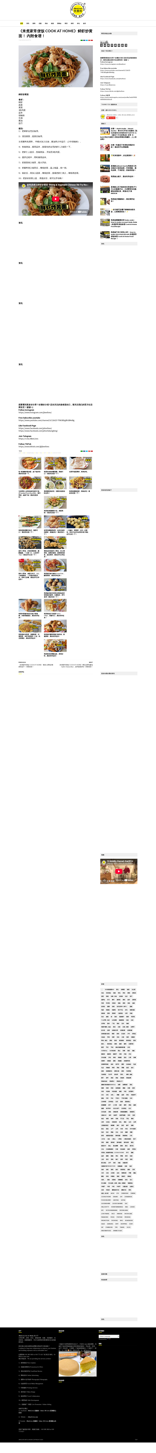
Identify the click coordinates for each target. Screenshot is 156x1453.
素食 (125, 1122)
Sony (131, 1223)
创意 (133, 1003)
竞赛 (124, 1050)
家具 (134, 1040)
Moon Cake (128, 1213)
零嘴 (123, 1067)
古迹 (127, 1020)
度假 (108, 1013)
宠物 (119, 1003)
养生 (117, 1156)
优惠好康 (125, 1162)
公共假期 (114, 1020)
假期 (115, 1043)
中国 (108, 1186)
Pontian (119, 1217)
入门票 (115, 1105)
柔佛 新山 (127, 1101)
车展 (102, 1003)
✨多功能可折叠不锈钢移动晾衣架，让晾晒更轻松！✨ (123, 210)
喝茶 (113, 1033)
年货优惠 (114, 1091)
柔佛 (121, 1101)
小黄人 (114, 1139)
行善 (117, 1149)
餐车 (113, 999)
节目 (107, 1047)
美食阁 (122, 1077)
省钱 (109, 1111)
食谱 (107, 1118)
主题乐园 (125, 1186)
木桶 (129, 1088)
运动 (118, 1173)
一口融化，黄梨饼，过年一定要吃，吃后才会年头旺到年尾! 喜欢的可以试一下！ (77, 532)
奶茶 (133, 1088)
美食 (46, 23)
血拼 (102, 1156)
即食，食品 (104, 1040)
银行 (117, 1159)
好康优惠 (129, 1030)
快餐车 (103, 1060)
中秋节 (118, 1186)
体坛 (78, 23)
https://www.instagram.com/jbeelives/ (35, 412)
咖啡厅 (115, 1054)
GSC (126, 1203)
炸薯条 (112, 1176)
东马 (126, 1010)
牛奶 (125, 1091)
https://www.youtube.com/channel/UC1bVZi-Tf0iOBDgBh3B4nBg (46, 420)
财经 (72, 23)
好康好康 (122, 1030)
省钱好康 (115, 1111)
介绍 (128, 1047)
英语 (131, 1159)
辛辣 (102, 1142)
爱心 (117, 989)
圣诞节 (115, 1115)
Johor (132, 1207)
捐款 (133, 1050)
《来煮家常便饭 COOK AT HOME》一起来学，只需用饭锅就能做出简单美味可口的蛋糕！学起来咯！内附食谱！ (77, 1339)
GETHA (123, 1200)
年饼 (102, 1091)
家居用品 (128, 1040)
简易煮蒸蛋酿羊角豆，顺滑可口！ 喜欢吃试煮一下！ (28, 531)
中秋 (113, 1186)
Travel (122, 1227)
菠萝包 (103, 999)
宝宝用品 (108, 993)
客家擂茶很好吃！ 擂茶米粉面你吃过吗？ (54, 492)
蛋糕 (131, 1006)
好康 (24, 453)
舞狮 (126, 1132)
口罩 (130, 1057)
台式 (130, 1122)
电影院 (114, 1010)
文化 (117, 1132)
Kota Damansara (111, 1210)
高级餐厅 (121, 1016)
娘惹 (120, 1091)
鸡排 (127, 1037)
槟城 (107, 996)
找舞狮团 (120, 1179)
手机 (127, 1118)
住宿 (102, 1190)
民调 (107, 1088)
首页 (21, 23)
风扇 (131, 1013)
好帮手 (132, 1027)
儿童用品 (120, 1013)
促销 (113, 1006)
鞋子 (134, 1139)
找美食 (114, 1179)
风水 (102, 1016)
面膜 (102, 1088)
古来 (132, 1020)
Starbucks (109, 1227)
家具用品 (109, 1043)
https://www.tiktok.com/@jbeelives (34, 446)
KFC (102, 1210)
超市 (129, 999)
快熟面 (109, 1060)
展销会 (59, 23)
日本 (131, 1098)
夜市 (126, 1156)
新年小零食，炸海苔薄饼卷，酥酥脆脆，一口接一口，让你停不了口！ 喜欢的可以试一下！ (29, 553)
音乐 (107, 1159)
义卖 (102, 1159)
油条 (102, 1169)
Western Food (106, 1230)
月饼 (133, 1169)
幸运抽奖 (122, 1149)
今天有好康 (112, 1050)
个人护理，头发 (105, 1020)
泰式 (118, 1125)
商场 (130, 1105)
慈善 (108, 1006)
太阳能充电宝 (104, 1125)
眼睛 (107, 1156)
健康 (120, 1043)
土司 (117, 1128)
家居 (66, 23)
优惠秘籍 (120, 1166)
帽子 (102, 1077)
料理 (113, 1067)
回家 (113, 1037)
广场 (113, 1023)
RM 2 (121, 1220)
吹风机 (103, 1006)
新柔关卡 (103, 1145)
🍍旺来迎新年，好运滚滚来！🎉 (123, 155)
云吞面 (112, 1173)
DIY (121, 1196)
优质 (126, 1166)
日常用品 (110, 1101)
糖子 (127, 1125)
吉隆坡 (133, 1037)
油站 (107, 1169)
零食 (118, 1067)
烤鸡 (114, 1057)
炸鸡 (107, 1176)
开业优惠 (103, 1057)
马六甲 (110, 1074)
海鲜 (127, 1023)
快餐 (135, 1057)
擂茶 (123, 1064)
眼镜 (112, 1156)
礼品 (102, 1067)
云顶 (107, 1173)
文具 (121, 1132)
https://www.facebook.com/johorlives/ (35, 428)
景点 (119, 1050)
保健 (114, 993)
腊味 (114, 1060)
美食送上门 (120, 1081)
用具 (114, 1162)
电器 (102, 1010)
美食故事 (128, 1077)
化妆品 (103, 1037)
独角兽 (103, 1013)
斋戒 (118, 1176)
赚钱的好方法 (115, 1190)
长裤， (103, 1179)
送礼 (120, 1122)
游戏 (112, 1169)
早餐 (130, 1173)
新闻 (34, 23)
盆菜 (123, 1094)
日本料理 (103, 1101)
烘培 (118, 1033)
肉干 (109, 1105)
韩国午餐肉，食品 (106, 1027)
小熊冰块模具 (127, 1139)
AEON (112, 1193)
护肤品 (134, 1033)
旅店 (127, 1067)
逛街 (118, 1023)
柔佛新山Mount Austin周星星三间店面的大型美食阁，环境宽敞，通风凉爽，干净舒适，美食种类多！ (123, 168)
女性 (107, 1094)
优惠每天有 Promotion (108, 1166)
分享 (20, 453)
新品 (132, 1142)
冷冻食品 (128, 1064)
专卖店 (108, 1190)
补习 (108, 999)
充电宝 (114, 1003)
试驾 (117, 1118)
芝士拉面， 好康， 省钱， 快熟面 (116, 1183)
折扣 (126, 1179)
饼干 (131, 996)
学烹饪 (134, 1149)
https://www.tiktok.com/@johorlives (112, 91)
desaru (115, 1196)
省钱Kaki (103, 1115)
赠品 (135, 1173)
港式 (116, 1016)
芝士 (131, 1179)
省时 (110, 1115)
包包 (102, 993)
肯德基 (120, 1057)
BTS (118, 1193)
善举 (125, 1105)
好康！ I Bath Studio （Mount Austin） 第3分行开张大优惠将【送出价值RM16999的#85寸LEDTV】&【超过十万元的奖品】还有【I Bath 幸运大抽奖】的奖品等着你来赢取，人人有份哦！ (118, 133)
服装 (107, 1016)
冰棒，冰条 (114, 996)
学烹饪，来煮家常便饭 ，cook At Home (112, 1152)
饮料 (121, 1159)
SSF (102, 1227)
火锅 (123, 1037)
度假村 (114, 1013)
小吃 (131, 1135)
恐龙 (125, 1057)
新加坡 (112, 1142)
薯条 (132, 1118)
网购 (112, 1132)
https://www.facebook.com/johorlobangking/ (38, 431)
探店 (123, 1125)
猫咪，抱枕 (129, 1074)
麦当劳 (116, 1074)
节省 (112, 1047)
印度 (126, 1159)
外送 (126, 1128)
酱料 (125, 1043)
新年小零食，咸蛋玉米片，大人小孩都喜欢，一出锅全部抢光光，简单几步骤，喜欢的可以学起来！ (29, 576)
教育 (102, 1047)
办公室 (133, 989)
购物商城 (121, 1020)
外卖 (121, 1128)
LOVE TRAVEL (105, 1213)
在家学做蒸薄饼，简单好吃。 (79, 472)
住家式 (131, 1186)
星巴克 (131, 1145)
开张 (109, 1057)
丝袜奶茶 (114, 1122)
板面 (128, 989)
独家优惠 (132, 1010)
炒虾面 (134, 999)
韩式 (114, 1027)
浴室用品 (122, 1169)
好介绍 (103, 1030)
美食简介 (112, 1081)
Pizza (112, 1217)
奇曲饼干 (133, 1094)
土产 (112, 1128)
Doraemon (128, 1196)
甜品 (107, 1128)
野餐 (121, 1156)
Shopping (124, 1223)
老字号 (117, 1064)
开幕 (120, 1054)
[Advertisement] (56, 241)
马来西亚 (103, 1074)
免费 (119, 1084)
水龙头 (108, 1122)
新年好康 (126, 1142)
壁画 (129, 993)
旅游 (52, 23)
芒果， (122, 1074)
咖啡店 (103, 1054)
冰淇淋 (121, 996)
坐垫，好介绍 (104, 1193)
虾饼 (102, 1135)
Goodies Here (105, 1203)
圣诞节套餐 (122, 1115)
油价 (130, 1166)
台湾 (135, 1122)
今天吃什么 (104, 1050)
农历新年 (131, 1091)
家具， (103, 1043)
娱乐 (84, 23)
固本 (108, 1023)
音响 (112, 1159)
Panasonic (104, 1217)
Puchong (115, 1220)
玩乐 (107, 1132)
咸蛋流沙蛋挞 (109, 1135)
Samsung (110, 1223)
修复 (128, 1149)
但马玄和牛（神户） (122, 1006)
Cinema (133, 1193)
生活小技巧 (116, 1108)
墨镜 (124, 1088)
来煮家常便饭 (30, 453)
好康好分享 (115, 1030)
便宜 (102, 996)
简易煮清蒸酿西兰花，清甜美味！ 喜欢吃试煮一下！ (53, 511)
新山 (109, 1145)
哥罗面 (133, 1016)
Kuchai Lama (124, 1210)
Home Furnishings (117, 1207)
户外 (128, 1033)
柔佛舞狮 (103, 1105)
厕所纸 (118, 999)
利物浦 (108, 1067)
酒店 (128, 1050)
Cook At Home (56, 453)
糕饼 (127, 1016)
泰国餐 (112, 1125)
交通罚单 (131, 1043)
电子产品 (120, 1010)
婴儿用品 (103, 1162)
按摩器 (123, 989)
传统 (129, 1003)
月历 (102, 1173)
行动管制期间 (109, 1149)
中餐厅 (103, 1186)
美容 (112, 1077)
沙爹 (120, 1105)
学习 (45, 453)
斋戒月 (123, 1176)
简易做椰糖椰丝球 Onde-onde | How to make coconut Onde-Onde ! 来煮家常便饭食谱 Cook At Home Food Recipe (124, 223)
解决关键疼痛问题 (120, 1047)
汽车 (107, 1098)
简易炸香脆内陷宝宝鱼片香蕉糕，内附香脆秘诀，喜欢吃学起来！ (29, 615)
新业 (126, 1145)
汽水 (112, 1098)
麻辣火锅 (116, 1071)
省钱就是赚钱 (123, 1111)
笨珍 (124, 993)
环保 (108, 1037)
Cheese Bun (124, 1193)
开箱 (125, 1054)
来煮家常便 (127, 1060)
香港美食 (125, 1135)
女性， (112, 1094)
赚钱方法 (124, 1190)
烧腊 (102, 1108)
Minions (119, 1213)
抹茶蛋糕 (118, 1088)
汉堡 (119, 1027)
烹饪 (41, 453)
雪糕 (132, 1152)
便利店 (134, 993)
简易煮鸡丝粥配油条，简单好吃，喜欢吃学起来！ (53, 655)
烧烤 (135, 1105)
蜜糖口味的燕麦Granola (108, 1084)
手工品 (122, 1118)
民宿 (112, 1088)
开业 (130, 1054)
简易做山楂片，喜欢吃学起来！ (123, 176)
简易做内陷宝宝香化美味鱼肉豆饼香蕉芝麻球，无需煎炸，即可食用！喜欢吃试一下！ (54, 595)
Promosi (127, 1217)
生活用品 (124, 1108)
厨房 (124, 1003)
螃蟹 (118, 1094)
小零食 (120, 1139)
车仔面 (108, 1003)
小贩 (108, 1139)
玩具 (102, 1132)
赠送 (102, 1176)
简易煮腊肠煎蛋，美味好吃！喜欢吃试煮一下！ (79, 492)
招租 (108, 1179)
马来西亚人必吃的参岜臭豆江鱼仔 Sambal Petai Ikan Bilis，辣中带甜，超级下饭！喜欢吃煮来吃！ (30, 494)
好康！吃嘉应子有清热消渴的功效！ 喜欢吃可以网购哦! (123, 146)
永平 (109, 1162)
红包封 (123, 1033)
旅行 (132, 1067)
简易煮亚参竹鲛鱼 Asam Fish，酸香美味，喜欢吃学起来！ (54, 574)
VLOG (128, 1227)
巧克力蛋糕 (124, 1098)
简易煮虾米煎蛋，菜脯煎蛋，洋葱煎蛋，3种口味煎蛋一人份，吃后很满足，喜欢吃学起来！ (29, 636)
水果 (102, 1122)
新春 (107, 1142)
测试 (124, 999)
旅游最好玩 (109, 1071)
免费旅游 (125, 1084)
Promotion (105, 1220)
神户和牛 (108, 1108)
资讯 (27, 23)
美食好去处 (104, 1081)
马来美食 (128, 1071)
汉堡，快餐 (126, 1027)
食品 (102, 1118)
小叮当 (103, 1139)
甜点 (102, 1128)
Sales (103, 1223)
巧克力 (117, 1098)
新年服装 (119, 1142)
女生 (102, 1094)
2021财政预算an (109, 989)
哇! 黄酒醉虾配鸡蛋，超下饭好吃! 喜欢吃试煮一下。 (30, 472)
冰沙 (126, 996)
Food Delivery (106, 1200)
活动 (118, 1037)
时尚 (129, 1115)
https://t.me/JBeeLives (28, 438)
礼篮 (134, 1064)
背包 (119, 993)
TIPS (116, 1227)
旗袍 (102, 1098)
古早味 (103, 1023)
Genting (116, 1200)
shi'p (116, 1223)
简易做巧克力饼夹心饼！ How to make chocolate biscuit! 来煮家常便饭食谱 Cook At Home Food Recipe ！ (124, 235)
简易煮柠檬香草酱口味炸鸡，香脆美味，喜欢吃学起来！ (54, 635)
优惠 (40, 23)
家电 (111, 1040)
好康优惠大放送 (105, 1033)
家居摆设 (121, 1040)
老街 (112, 1064)
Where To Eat (117, 1230)
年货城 (108, 1091)
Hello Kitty (105, 1207)
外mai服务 (133, 1128)
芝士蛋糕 (103, 1183)
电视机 (108, 1010)
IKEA (126, 1207)
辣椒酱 (120, 1060)
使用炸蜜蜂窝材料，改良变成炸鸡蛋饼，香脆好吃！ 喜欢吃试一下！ (54, 532)
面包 (131, 1084)
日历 (117, 1101)
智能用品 (130, 1183)
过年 (123, 1023)
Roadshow (129, 1220)
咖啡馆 (109, 1054)
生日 (130, 1108)
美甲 (107, 1077)
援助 (129, 1169)
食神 (112, 1118)
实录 (134, 1115)
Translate (114, 1339)
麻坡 (123, 1071)
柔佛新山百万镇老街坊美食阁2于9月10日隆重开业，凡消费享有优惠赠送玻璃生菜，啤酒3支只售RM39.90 (123, 190)
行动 (102, 1149)
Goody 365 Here (117, 1203)
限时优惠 (118, 1135)
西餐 (131, 1132)
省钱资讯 (132, 1111)
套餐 (132, 1125)
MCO (113, 1213)
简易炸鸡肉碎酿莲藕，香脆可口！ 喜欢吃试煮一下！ (53, 472)
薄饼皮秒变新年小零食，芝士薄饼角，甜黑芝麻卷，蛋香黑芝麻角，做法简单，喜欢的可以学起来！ (54, 554)
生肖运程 (103, 1111)
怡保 (131, 1156)
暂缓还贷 (124, 1173)
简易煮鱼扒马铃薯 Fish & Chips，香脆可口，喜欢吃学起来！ (54, 615)
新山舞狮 (115, 1145)
